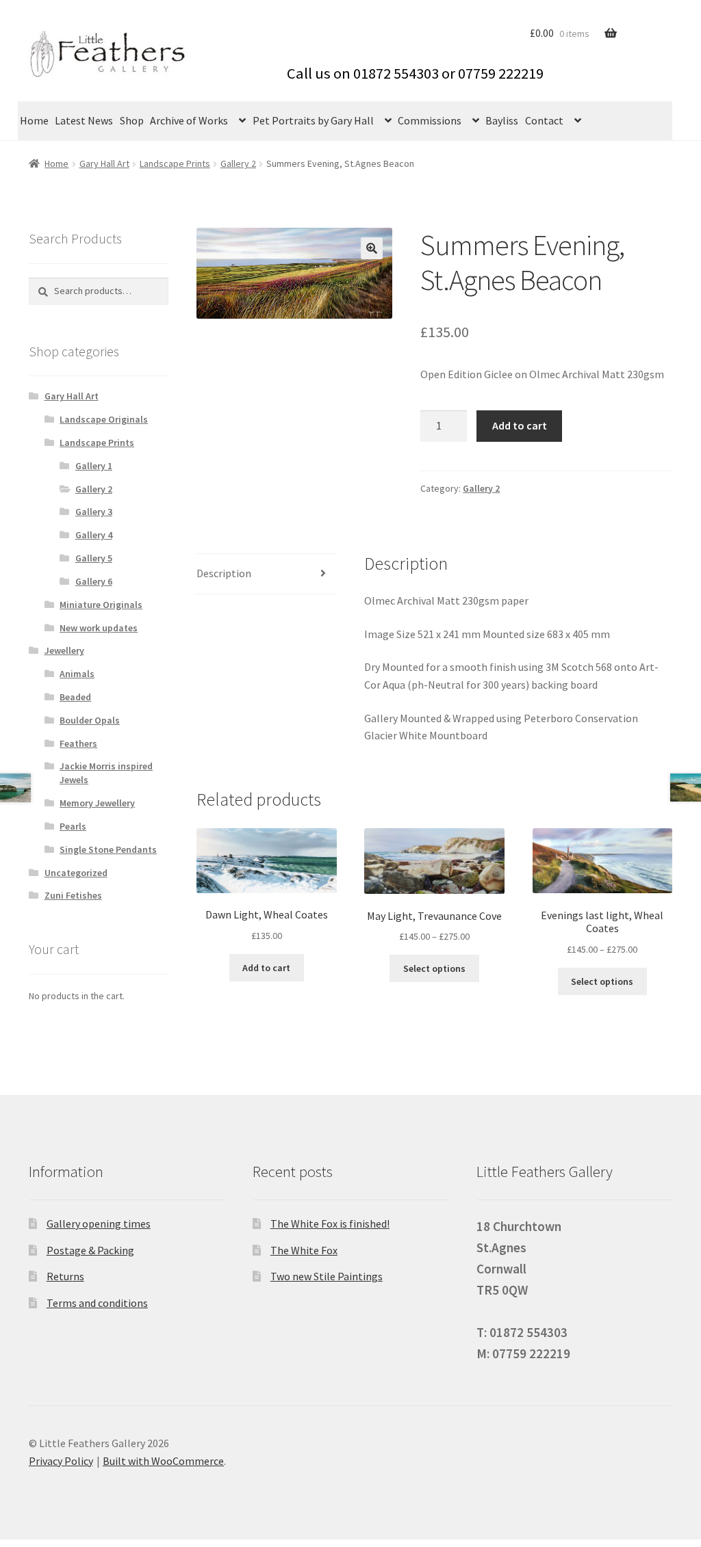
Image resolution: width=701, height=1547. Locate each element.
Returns (65, 1276)
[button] (372, 248)
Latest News (84, 120)
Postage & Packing (90, 1250)
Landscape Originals (104, 419)
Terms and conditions (97, 1303)
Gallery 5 (93, 558)
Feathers (78, 743)
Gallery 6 (93, 581)
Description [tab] (223, 573)
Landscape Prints (175, 163)
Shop (132, 120)
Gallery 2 (238, 163)
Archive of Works (189, 120)
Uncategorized (75, 873)
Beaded (75, 697)
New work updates (99, 628)
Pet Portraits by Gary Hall (313, 120)
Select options (434, 968)
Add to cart (519, 425)
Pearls (73, 826)
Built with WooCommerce (163, 1461)
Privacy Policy (61, 1461)
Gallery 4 (93, 535)
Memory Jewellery (97, 803)
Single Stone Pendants (108, 849)
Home (34, 120)
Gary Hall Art (104, 163)
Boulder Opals (90, 720)
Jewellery (64, 650)
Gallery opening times (99, 1223)
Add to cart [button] (266, 968)
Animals (77, 673)
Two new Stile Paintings (326, 1276)
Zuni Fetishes (73, 895)
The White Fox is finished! (330, 1223)
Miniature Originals (101, 604)
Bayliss (501, 120)
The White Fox (303, 1250)
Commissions (429, 120)
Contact (544, 120)
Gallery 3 (93, 511)
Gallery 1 (93, 466)
